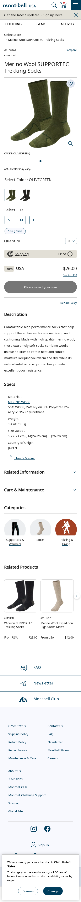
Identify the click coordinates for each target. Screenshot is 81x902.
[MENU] (76, 5)
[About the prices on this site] (70, 254)
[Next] (77, 596)
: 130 (70, 275)
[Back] (4, 596)
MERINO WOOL (19, 402)
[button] (68, 303)
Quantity (12, 240)
